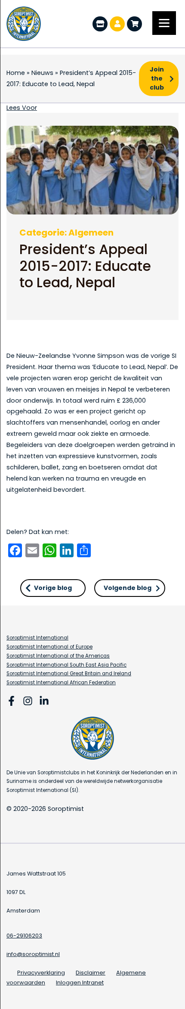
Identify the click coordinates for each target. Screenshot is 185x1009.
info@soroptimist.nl (33, 954)
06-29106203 (24, 935)
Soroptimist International (37, 637)
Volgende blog (127, 588)
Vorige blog (53, 588)
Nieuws (42, 72)
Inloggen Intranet (80, 982)
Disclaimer (90, 972)
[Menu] (164, 23)
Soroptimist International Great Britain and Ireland (68, 673)
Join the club (157, 78)
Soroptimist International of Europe (49, 646)
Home (15, 72)
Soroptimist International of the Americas (58, 655)
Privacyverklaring (41, 972)
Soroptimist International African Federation (61, 682)
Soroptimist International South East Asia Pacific (66, 664)
